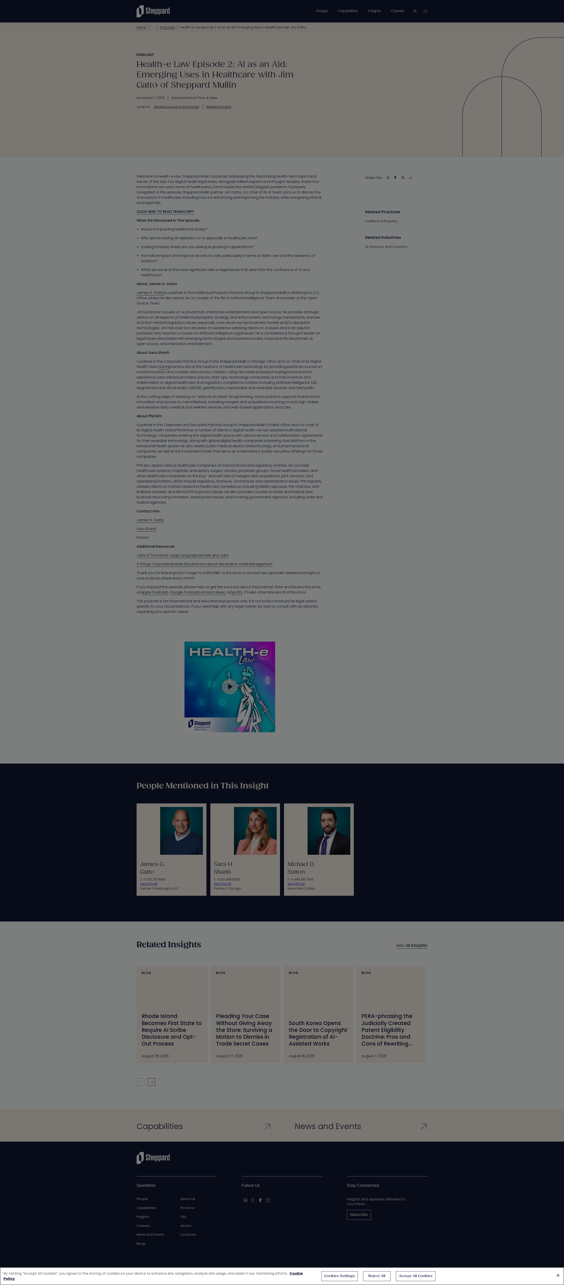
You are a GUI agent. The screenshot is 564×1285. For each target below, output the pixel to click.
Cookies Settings (339, 1276)
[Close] (558, 1275)
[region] (282, 1276)
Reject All (376, 1276)
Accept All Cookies (416, 1276)
